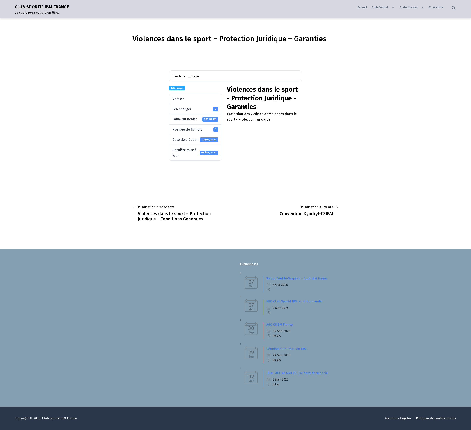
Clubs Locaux (408, 7)
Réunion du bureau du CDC (286, 349)
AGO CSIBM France (279, 325)
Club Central (380, 7)
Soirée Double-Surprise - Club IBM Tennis (296, 278)
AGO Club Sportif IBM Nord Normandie (294, 301)
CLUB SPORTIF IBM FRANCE (42, 6)
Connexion (436, 7)
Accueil (362, 7)
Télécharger (177, 88)
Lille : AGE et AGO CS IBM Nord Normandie (297, 373)
